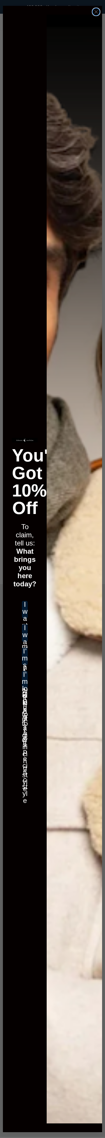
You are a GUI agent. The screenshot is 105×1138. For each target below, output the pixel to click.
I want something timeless (25, 609)
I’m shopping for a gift (25, 656)
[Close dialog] (96, 11)
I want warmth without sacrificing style (25, 633)
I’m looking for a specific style (25, 680)
